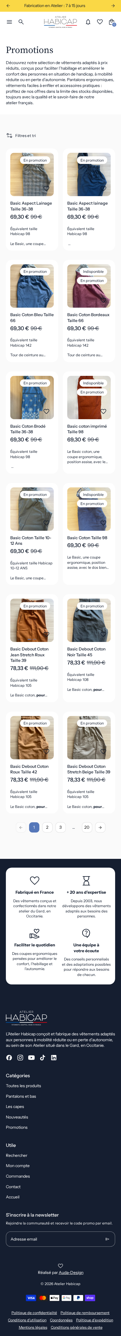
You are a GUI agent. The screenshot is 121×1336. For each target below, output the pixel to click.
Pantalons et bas (21, 1096)
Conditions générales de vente (76, 1327)
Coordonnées (61, 1320)
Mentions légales (33, 1327)
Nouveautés (17, 1117)
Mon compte (18, 1165)
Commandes (18, 1176)
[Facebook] (9, 1057)
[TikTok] (42, 1057)
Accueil (12, 1197)
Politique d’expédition (94, 1320)
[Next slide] (113, 6)
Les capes (15, 1106)
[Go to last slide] (8, 6)
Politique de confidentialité (34, 1313)
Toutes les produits (23, 1085)
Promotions (17, 1127)
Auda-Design (71, 1272)
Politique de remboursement (85, 1313)
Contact (13, 1186)
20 (87, 827)
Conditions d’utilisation (27, 1320)
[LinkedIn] (54, 1057)
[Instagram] (20, 1057)
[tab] (29, 639)
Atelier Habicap (67, 1284)
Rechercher (16, 1155)
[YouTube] (31, 1057)
